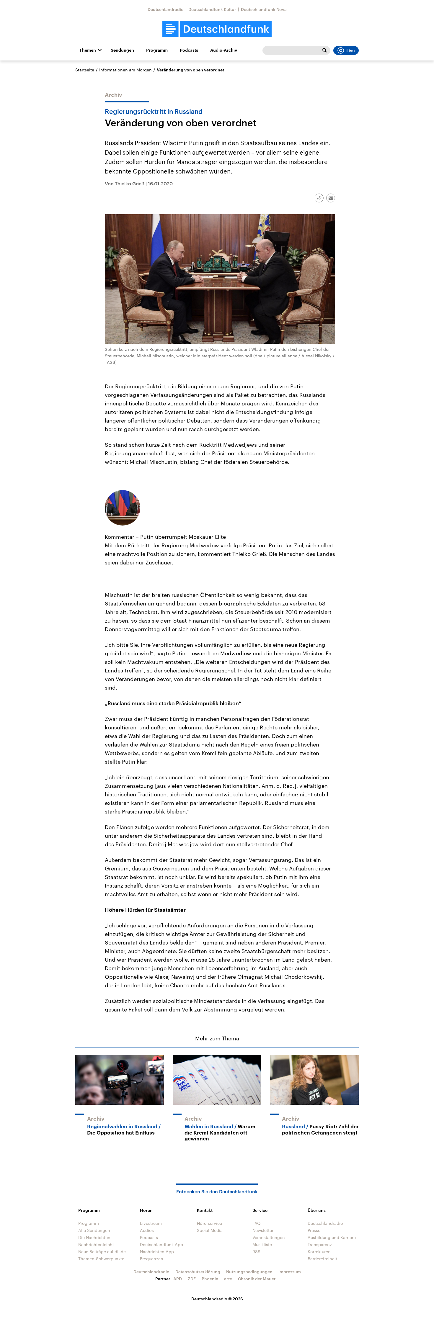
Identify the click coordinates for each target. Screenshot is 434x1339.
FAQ (256, 1223)
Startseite (84, 69)
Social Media (210, 1230)
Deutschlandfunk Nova (264, 9)
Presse (314, 1230)
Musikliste (262, 1244)
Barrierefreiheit (322, 1258)
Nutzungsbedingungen (249, 1271)
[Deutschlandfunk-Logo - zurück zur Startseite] (217, 29)
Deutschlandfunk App (161, 1244)
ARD (177, 1278)
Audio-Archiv (223, 50)
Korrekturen (319, 1251)
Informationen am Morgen (125, 69)
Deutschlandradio (166, 9)
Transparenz (320, 1244)
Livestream (151, 1223)
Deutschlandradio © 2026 (217, 1298)
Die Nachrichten (94, 1237)
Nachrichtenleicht (96, 1244)
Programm (157, 50)
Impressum (289, 1271)
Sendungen (122, 50)
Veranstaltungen (268, 1237)
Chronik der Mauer (257, 1278)
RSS (256, 1251)
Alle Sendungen (94, 1230)
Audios (147, 1230)
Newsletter (262, 1230)
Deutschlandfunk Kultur (212, 9)
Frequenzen (151, 1258)
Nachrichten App (157, 1251)
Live (350, 50)
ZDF (192, 1278)
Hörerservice (209, 1223)
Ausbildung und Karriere (332, 1237)
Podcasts (189, 50)
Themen (87, 50)
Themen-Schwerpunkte (101, 1258)
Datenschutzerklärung (197, 1271)
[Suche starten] (324, 50)
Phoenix (210, 1278)
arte (228, 1278)
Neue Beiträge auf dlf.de (102, 1251)
